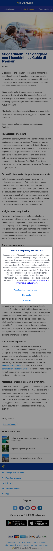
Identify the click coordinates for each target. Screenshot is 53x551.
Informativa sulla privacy (26, 283)
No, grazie (26, 295)
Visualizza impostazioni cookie (26, 290)
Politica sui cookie (39, 280)
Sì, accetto (26, 300)
